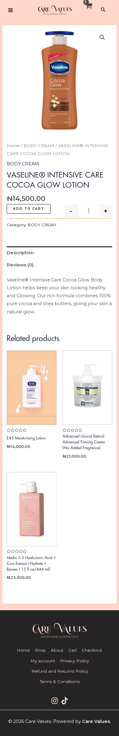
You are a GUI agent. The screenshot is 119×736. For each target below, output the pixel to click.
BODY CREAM (38, 145)
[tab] (59, 252)
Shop (40, 650)
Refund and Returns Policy (59, 671)
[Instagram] (54, 700)
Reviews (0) (20, 265)
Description (20, 252)
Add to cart (28, 209)
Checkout (92, 650)
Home (13, 145)
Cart (72, 650)
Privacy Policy (74, 660)
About (57, 650)
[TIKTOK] (64, 700)
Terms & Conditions (60, 681)
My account (43, 660)
